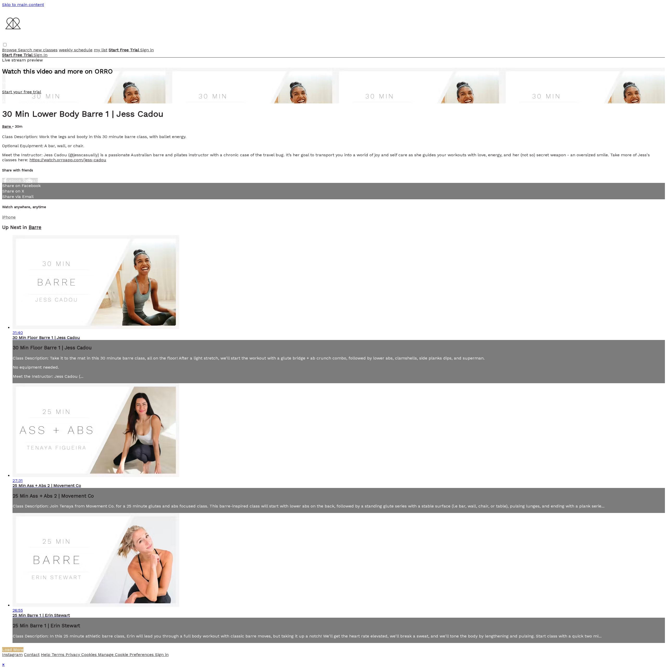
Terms (59, 654)
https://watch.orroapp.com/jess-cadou (67, 159)
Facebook (12, 180)
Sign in (147, 49)
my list (100, 49)
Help (46, 654)
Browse (10, 49)
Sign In (40, 54)
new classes (45, 49)
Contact (32, 654)
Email (32, 180)
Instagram (12, 654)
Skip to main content (23, 4)
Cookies (89, 654)
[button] (5, 44)
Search (25, 49)
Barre (7, 126)
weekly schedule (75, 49)
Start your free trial (21, 91)
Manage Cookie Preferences (126, 654)
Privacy (73, 654)
